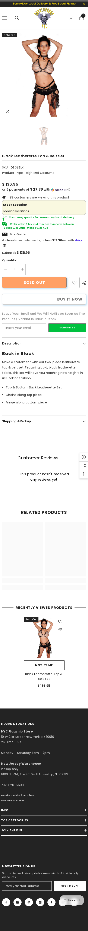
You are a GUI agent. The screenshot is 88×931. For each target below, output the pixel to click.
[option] (44, 75)
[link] (74, 282)
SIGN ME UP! (69, 885)
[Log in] (71, 18)
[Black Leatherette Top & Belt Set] (44, 637)
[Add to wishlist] (60, 621)
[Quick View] (60, 629)
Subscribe (67, 327)
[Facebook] (6, 902)
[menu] (4, 18)
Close (84, 4)
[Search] (16, 18)
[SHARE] (82, 283)
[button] (44, 189)
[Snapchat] (51, 902)
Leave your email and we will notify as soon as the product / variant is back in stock (43, 316)
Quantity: (9, 260)
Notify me (44, 665)
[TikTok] (40, 902)
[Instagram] (17, 902)
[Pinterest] (29, 902)
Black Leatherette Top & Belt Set (44, 676)
